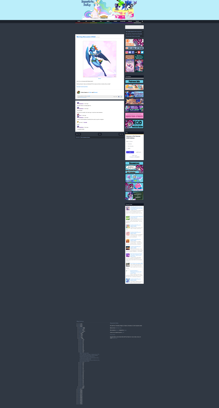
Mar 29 (81, 342)
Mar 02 (81, 384)
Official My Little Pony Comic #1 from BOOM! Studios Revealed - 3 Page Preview (136, 208)
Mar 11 (81, 373)
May (79, 336)
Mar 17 (81, 366)
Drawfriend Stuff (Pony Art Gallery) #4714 (87, 356)
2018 (79, 395)
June (80, 334)
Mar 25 (81, 347)
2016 (79, 397)
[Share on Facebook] (119, 97)
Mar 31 (81, 339)
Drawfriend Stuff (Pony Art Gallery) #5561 (135, 240)
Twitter (90, 92)
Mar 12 (81, 372)
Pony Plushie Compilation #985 (136, 263)
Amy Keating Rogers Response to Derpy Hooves (136, 217)
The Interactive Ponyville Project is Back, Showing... (89, 355)
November (81, 328)
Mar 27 (81, 344)
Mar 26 (81, 345)
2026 (79, 323)
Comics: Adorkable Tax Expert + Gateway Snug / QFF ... (90, 354)
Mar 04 (81, 381)
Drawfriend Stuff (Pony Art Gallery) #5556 (135, 247)
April (80, 337)
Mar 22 (81, 350)
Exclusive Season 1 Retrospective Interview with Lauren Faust (135, 272)
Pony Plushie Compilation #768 (85, 358)
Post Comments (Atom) (85, 137)
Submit (137, 21)
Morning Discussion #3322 (86, 37)
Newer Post (78, 134)
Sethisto (117, 330)
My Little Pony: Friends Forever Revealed (134, 33)
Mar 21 (81, 351)
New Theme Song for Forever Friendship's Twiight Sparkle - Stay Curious (136, 255)
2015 (79, 398)
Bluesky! (96, 92)
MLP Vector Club (118, 327)
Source (99, 78)
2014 (79, 400)
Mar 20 (81, 362)
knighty (125, 330)
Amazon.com (114, 338)
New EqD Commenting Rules (82, 86)
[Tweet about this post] (121, 97)
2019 (79, 394)
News (93, 21)
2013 (79, 401)
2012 (79, 402)
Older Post (121, 134)
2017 (79, 396)
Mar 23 (81, 349)
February (80, 386)
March (80, 338)
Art (86, 21)
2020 (79, 392)
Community (122, 21)
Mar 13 (81, 370)
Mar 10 (81, 374)
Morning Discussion (83, 97)
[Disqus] (100, 116)
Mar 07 (81, 378)
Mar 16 (81, 367)
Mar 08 (81, 377)
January (80, 388)
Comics (115, 21)
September (81, 331)
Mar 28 (81, 343)
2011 (79, 403)
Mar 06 (81, 379)
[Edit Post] (90, 96)
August (80, 332)
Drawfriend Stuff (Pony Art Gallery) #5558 (135, 225)
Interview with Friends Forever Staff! (133, 36)
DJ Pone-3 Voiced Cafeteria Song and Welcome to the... (90, 360)
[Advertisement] (134, 292)
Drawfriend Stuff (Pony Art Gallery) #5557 (135, 233)
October (80, 330)
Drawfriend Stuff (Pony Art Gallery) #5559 (135, 279)
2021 (79, 391)
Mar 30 (81, 340)
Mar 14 (81, 369)
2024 (79, 326)
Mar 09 (81, 375)
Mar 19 (81, 363)
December (81, 327)
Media (108, 21)
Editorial (130, 21)
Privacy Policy (112, 334)
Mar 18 (81, 364)
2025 (79, 325)
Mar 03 (81, 383)
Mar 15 (81, 368)
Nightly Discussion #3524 (84, 353)
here (123, 332)
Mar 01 (81, 385)
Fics (101, 21)
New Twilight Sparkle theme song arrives (134, 31)
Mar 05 (81, 380)
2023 (79, 389)
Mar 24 (81, 348)
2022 (79, 390)
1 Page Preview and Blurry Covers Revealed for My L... (90, 357)
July (79, 333)
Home (79, 21)
